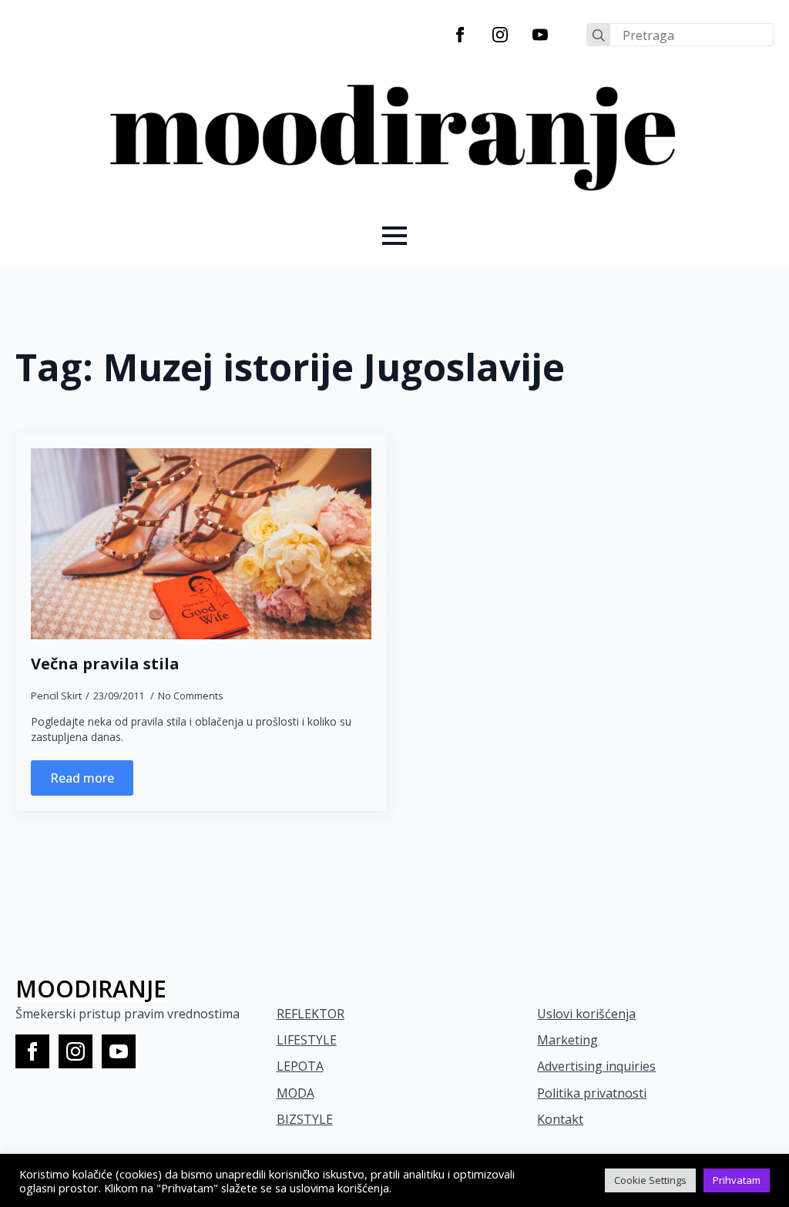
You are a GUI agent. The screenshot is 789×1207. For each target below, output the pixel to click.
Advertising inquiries (596, 1066)
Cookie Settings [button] (650, 1180)
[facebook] (460, 34)
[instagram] (500, 34)
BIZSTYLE (305, 1119)
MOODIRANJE (90, 988)
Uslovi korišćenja (586, 1013)
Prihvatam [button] (736, 1180)
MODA (295, 1093)
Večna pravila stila (105, 664)
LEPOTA (300, 1066)
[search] (598, 35)
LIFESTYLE (307, 1039)
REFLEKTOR (310, 1013)
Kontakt (560, 1119)
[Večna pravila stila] (201, 544)
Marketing (567, 1039)
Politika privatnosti (591, 1093)
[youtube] (540, 34)
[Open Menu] (394, 235)
